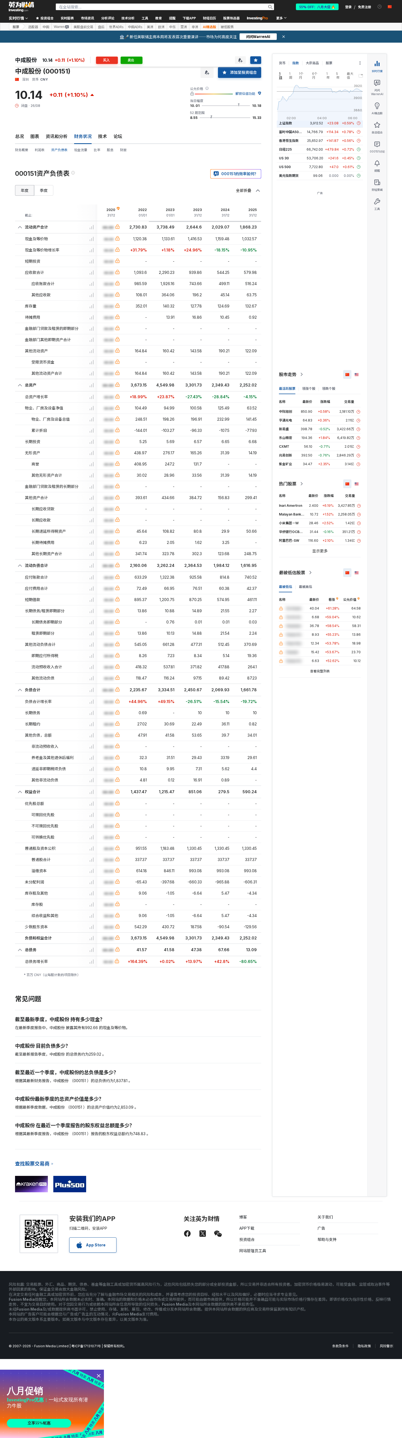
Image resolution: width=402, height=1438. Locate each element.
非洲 (195, 27)
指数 (295, 63)
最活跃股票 (287, 388)
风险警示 (386, 1346)
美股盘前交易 (83, 27)
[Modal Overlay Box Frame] (52, 1404)
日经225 (285, 149)
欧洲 (161, 27)
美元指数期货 (289, 176)
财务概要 (21, 150)
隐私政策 (364, 1346)
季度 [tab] (44, 190)
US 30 (284, 158)
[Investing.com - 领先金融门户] (21, 7)
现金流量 (80, 150)
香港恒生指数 (289, 141)
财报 (123, 150)
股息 (110, 150)
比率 (97, 150)
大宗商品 (312, 63)
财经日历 (209, 18)
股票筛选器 (231, 18)
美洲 (150, 27)
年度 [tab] (24, 190)
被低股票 (227, 27)
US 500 (285, 167)
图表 (34, 136)
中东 (172, 27)
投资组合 (247, 1239)
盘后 (101, 27)
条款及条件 (340, 1346)
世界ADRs (116, 27)
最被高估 (305, 587)
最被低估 (285, 587)
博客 (243, 1217)
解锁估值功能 (245, 94)
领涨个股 (308, 388)
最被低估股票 (292, 572)
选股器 (33, 27)
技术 (102, 136)
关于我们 (325, 1217)
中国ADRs (135, 27)
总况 (19, 136)
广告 (321, 1228)
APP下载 (246, 1228)
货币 (282, 63)
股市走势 (287, 374)
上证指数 (285, 123)
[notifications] (380, 6)
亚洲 (183, 27)
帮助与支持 (327, 1239)
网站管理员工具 (252, 1250)
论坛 (117, 136)
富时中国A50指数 (292, 132)
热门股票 (287, 484)
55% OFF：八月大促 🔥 (317, 6)
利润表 (40, 150)
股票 (16, 26)
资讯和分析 (57, 136)
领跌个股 (328, 388)
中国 (46, 27)
